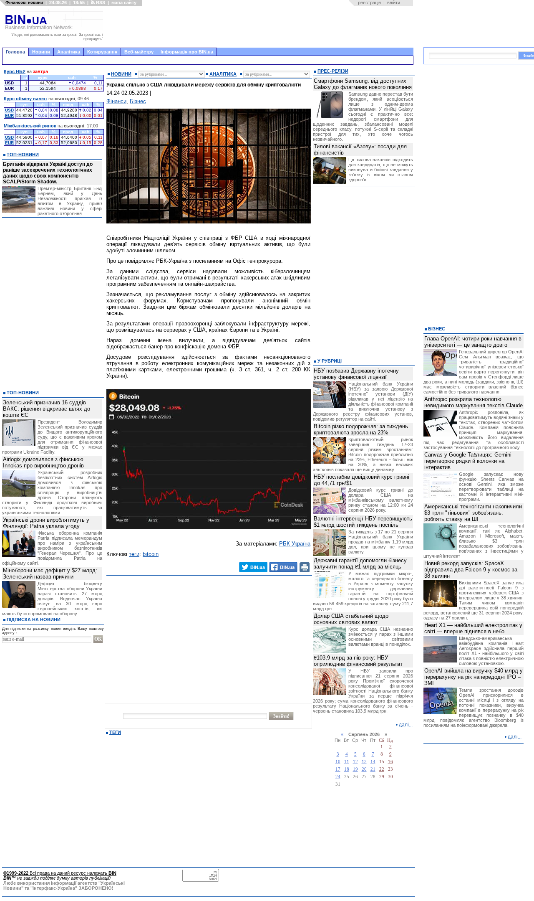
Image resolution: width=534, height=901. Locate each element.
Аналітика (68, 51)
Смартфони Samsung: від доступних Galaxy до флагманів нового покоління (363, 84)
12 (355, 761)
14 (372, 761)
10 (337, 761)
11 (346, 761)
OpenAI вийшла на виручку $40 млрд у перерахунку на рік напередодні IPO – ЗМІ (473, 677)
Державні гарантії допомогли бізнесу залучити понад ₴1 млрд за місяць (360, 563)
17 (337, 769)
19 (355, 769)
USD (9, 110)
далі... (406, 725)
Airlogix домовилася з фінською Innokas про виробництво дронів (43, 462)
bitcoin (151, 554)
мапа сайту (123, 2)
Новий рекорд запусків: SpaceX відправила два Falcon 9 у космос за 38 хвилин (470, 569)
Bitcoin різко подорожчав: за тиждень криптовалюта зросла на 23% (361, 429)
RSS (100, 2)
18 (346, 769)
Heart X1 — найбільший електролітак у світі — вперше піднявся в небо (473, 628)
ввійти (393, 2)
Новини (41, 51)
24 (337, 776)
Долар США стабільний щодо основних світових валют (351, 619)
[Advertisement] (261, 27)
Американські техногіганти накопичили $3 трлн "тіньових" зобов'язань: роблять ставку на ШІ (473, 512)
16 (390, 761)
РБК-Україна (294, 544)
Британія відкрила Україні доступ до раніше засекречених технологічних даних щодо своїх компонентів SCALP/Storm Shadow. (48, 173)
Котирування (102, 51)
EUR (9, 115)
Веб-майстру (139, 51)
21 (372, 769)
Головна (15, 51)
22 (381, 769)
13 (364, 761)
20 (364, 769)
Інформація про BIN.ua (187, 51)
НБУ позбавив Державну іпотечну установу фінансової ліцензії (356, 374)
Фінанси (116, 101)
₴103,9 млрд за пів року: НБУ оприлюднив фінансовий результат (358, 661)
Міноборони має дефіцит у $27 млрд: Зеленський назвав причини (50, 573)
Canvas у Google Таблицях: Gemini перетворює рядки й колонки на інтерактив (467, 461)
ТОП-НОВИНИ (23, 154)
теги (134, 554)
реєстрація (369, 2)
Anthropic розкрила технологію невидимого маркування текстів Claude (473, 402)
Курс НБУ (14, 71)
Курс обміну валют (25, 98)
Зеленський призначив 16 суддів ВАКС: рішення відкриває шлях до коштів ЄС (46, 408)
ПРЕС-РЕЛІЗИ (332, 71)
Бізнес (138, 101)
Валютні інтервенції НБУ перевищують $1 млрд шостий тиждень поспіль (363, 521)
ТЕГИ (115, 732)
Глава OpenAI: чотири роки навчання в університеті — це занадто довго (472, 341)
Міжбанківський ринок (30, 125)
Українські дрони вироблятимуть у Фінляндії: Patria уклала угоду (46, 523)
